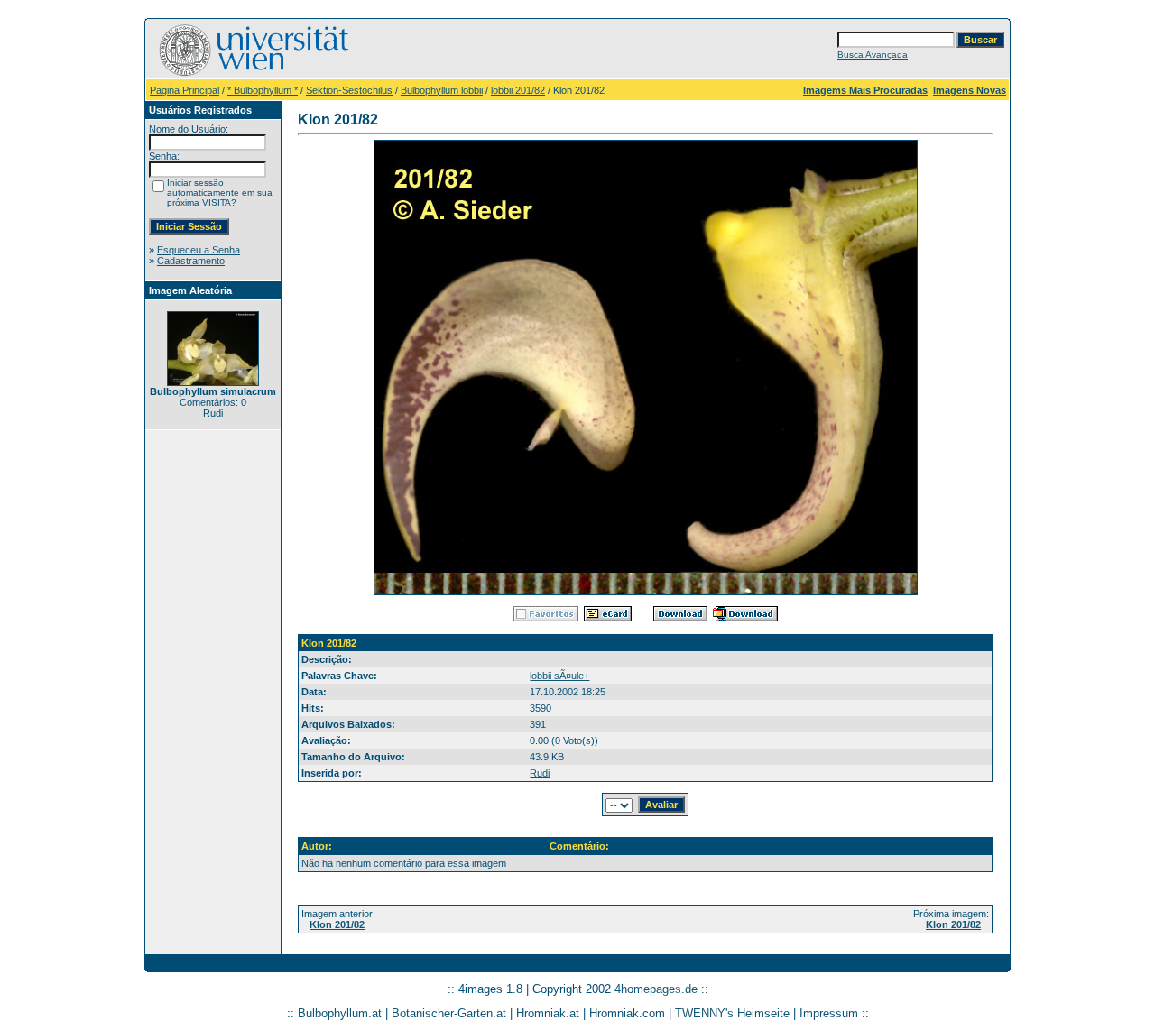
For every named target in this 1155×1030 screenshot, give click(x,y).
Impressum (828, 1013)
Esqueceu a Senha (198, 249)
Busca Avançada (872, 55)
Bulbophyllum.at (340, 1013)
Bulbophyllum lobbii (442, 90)
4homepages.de (656, 989)
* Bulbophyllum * (262, 90)
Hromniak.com (627, 1013)
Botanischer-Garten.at (449, 1013)
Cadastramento (191, 260)
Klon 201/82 (337, 924)
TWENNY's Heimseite (732, 1013)
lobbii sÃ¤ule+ (559, 675)
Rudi (540, 773)
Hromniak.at (547, 1013)
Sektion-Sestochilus (349, 90)
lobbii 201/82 (518, 90)
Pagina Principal (184, 90)
